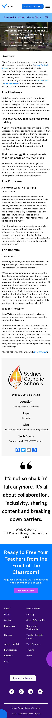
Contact (8, 620)
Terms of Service (32, 708)
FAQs (6, 614)
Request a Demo (26, 590)
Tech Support (33, 644)
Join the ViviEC (11, 644)
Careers (8, 635)
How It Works (33, 608)
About (7, 608)
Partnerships (10, 650)
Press (29, 655)
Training (30, 650)
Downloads (9, 626)
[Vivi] (8, 6)
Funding (30, 614)
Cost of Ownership (35, 620)
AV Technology (40, 352)
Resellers (8, 655)
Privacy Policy (17, 708)
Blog (6, 661)
